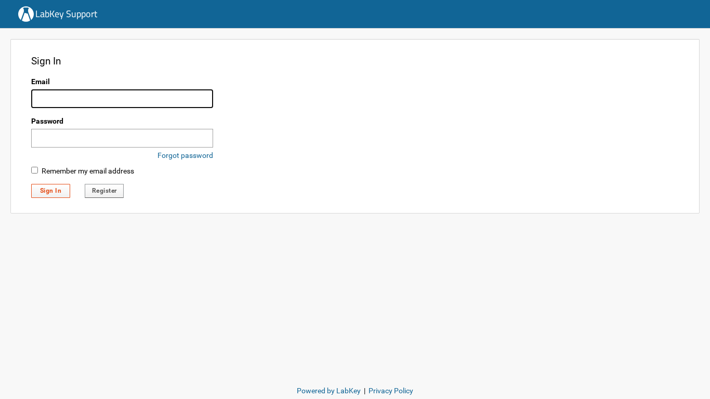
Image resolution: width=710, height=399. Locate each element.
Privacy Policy (391, 391)
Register (104, 190)
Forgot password (185, 155)
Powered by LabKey (329, 391)
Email (40, 81)
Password (47, 121)
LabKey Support (66, 14)
